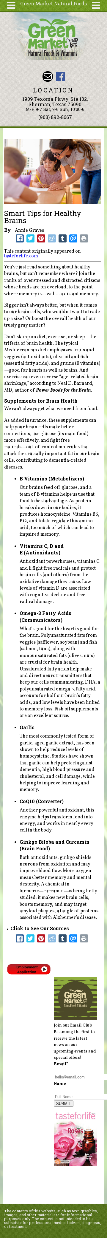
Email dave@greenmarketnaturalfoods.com (48, 76)
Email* (61, 1064)
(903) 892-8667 (55, 117)
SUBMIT (63, 1103)
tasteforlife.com (21, 256)
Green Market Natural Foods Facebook (60, 76)
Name (60, 1084)
